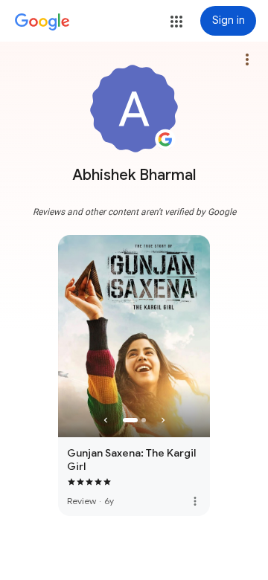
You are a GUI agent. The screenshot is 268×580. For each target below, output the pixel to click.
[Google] (42, 22)
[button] (176, 21)
